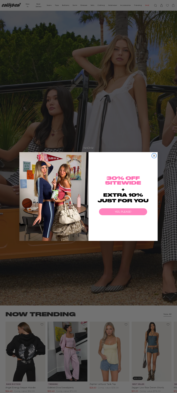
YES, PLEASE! (123, 211)
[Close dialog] (154, 155)
